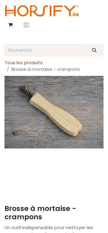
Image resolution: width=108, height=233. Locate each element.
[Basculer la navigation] (26, 25)
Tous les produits (23, 62)
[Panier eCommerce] (10, 25)
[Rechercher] (95, 50)
